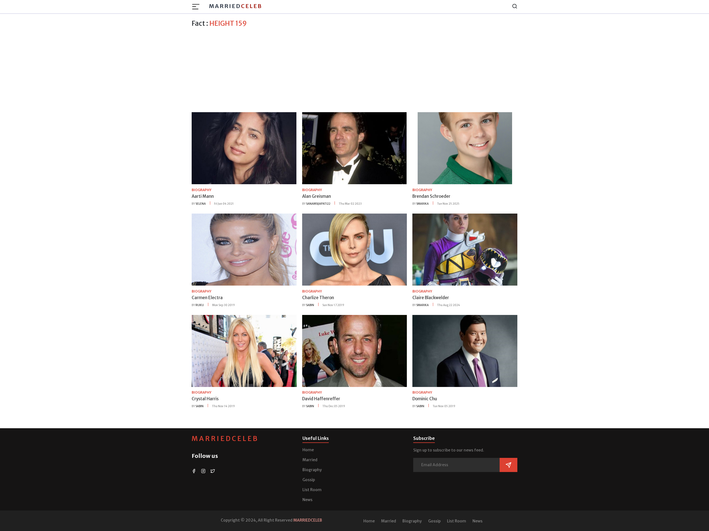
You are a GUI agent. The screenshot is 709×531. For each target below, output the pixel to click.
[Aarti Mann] (244, 148)
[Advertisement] (354, 69)
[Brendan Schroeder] (464, 148)
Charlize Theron (318, 297)
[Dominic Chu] (464, 350)
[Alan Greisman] (354, 148)
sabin (310, 305)
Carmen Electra (207, 297)
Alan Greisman (316, 196)
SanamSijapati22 (318, 204)
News (307, 499)
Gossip (308, 479)
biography (201, 190)
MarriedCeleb (225, 438)
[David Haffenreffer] (354, 350)
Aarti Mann (203, 196)
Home (308, 449)
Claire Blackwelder (430, 297)
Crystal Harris (205, 398)
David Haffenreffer (321, 398)
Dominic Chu (424, 398)
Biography (312, 469)
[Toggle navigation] (197, 6)
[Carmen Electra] (244, 249)
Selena (201, 204)
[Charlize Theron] (354, 249)
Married (235, 5)
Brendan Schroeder (431, 196)
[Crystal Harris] (244, 350)
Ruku (200, 305)
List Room (312, 489)
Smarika (422, 204)
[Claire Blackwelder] (464, 249)
